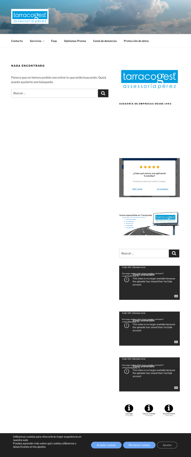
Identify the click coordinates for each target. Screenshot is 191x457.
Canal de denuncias (105, 40)
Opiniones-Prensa (75, 40)
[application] (149, 283)
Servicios (35, 40)
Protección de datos (136, 40)
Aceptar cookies (106, 445)
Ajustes (167, 445)
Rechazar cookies (139, 445)
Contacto (17, 40)
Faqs (54, 40)
